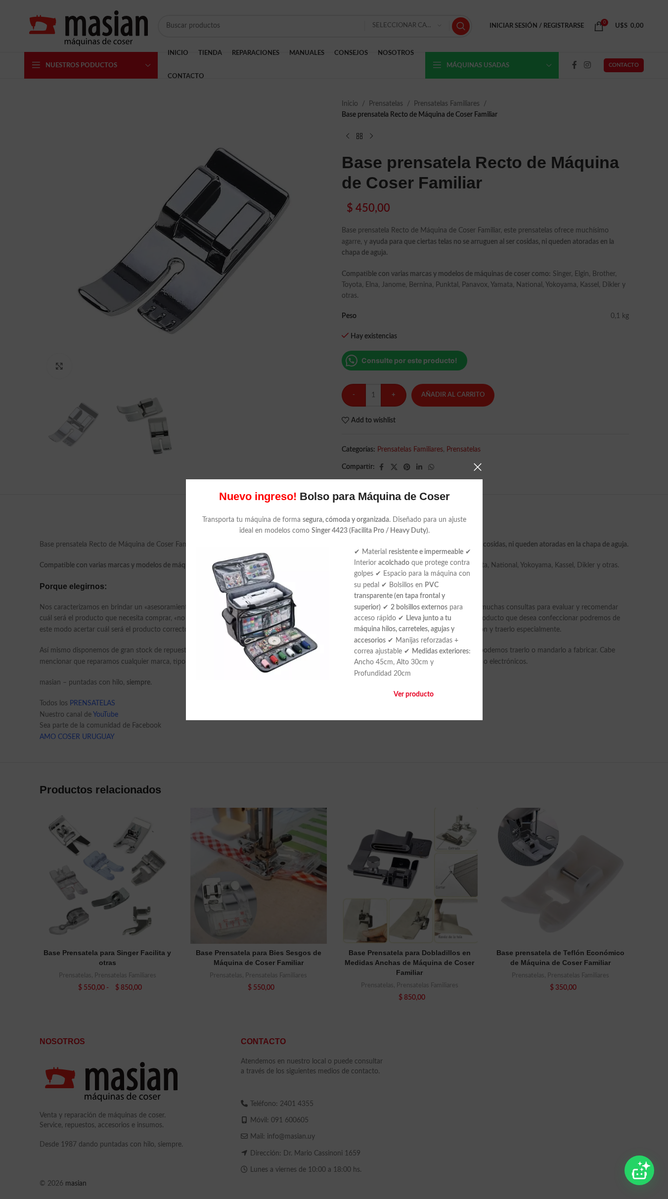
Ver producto (413, 694)
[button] (639, 1170)
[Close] (477, 467)
